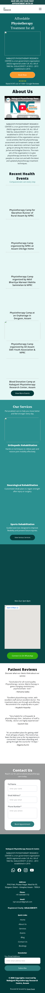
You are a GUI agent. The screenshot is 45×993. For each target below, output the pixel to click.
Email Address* (14, 795)
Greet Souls (31, 989)
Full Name (12, 784)
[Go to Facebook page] (19, 870)
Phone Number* (15, 806)
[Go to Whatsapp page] (13, 870)
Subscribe (22, 968)
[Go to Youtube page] (32, 870)
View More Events (22, 393)
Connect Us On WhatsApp (22, 656)
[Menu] (40, 9)
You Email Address (12, 956)
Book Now (22, 75)
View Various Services (22, 537)
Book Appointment (22, 824)
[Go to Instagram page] (26, 870)
